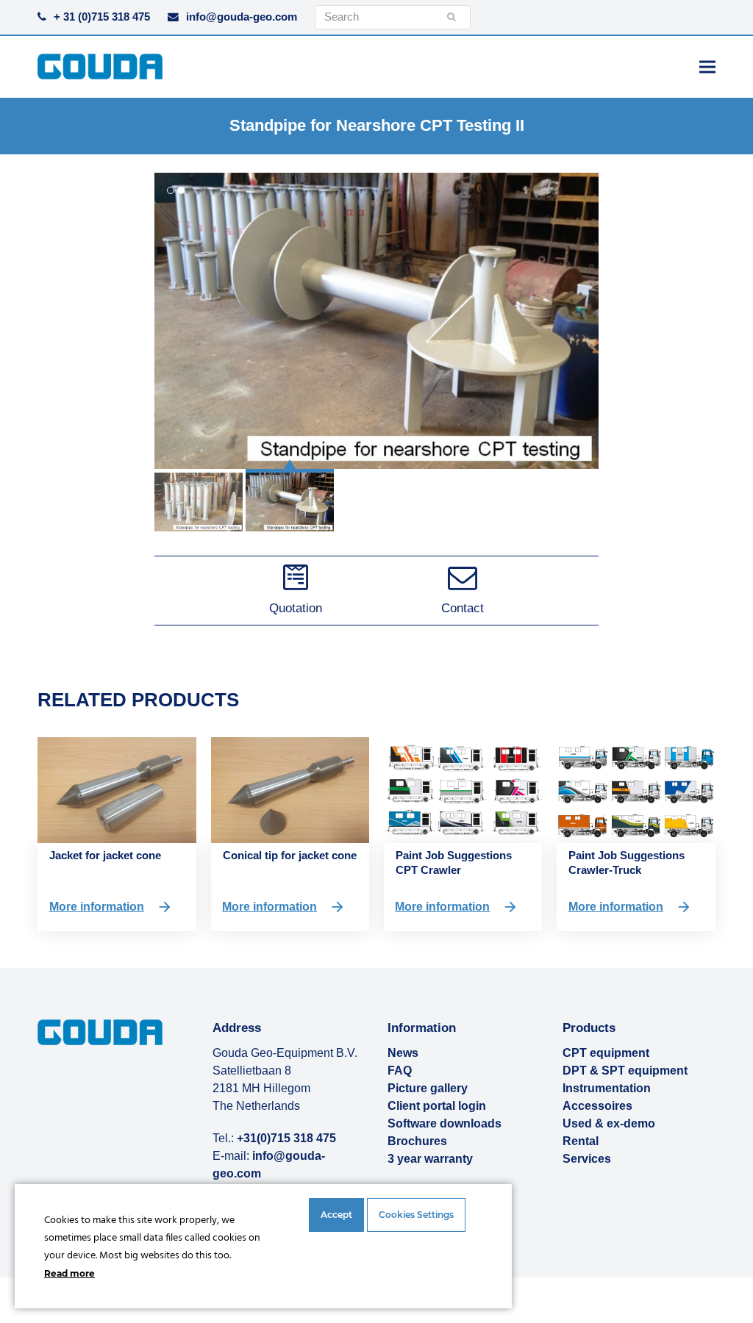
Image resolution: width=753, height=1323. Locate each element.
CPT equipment (606, 1053)
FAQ (400, 1070)
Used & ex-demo (609, 1123)
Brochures (417, 1141)
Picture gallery (428, 1088)
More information (96, 906)
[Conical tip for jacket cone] (290, 789)
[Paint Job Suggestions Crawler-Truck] (636, 789)
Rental (581, 1141)
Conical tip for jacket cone (290, 855)
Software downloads (445, 1123)
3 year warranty (430, 1158)
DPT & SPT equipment (625, 1070)
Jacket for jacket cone (105, 855)
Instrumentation (607, 1088)
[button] (707, 66)
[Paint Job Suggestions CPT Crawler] (463, 789)
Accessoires (597, 1106)
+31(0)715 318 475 (286, 1138)
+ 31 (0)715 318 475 (102, 17)
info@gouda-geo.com (241, 17)
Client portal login (437, 1106)
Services (587, 1158)
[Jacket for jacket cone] (117, 789)
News (403, 1053)
